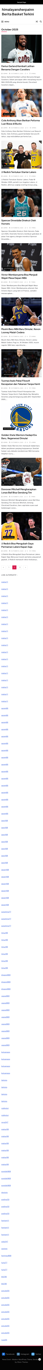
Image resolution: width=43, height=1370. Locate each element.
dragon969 (5, 975)
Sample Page (21, 2)
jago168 (4, 821)
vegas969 (5, 996)
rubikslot (5, 1108)
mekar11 (4, 582)
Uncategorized (9, 60)
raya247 (4, 1122)
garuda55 (5, 1291)
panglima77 (6, 912)
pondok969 (6, 1171)
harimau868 (6, 1256)
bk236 (4, 1277)
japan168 (5, 870)
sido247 (4, 1242)
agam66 (4, 708)
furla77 (4, 1263)
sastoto (4, 1249)
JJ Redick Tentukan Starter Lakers (18, 172)
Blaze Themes (22, 1362)
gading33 (5, 1200)
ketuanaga (5, 1052)
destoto (4, 1192)
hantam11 (5, 1221)
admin (5, 73)
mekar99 (5, 1129)
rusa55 (4, 1340)
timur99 (4, 933)
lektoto (4, 1080)
